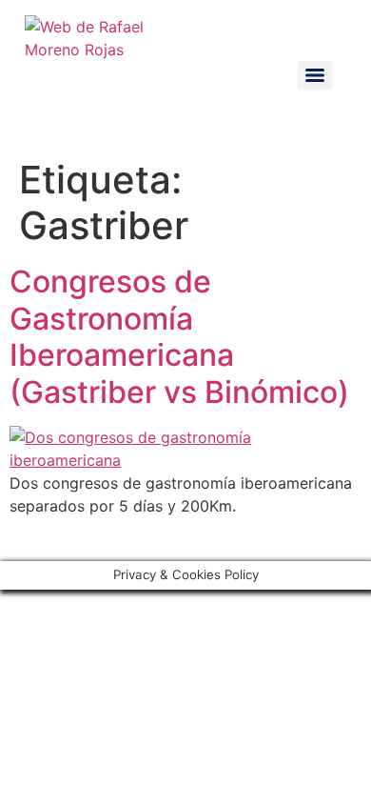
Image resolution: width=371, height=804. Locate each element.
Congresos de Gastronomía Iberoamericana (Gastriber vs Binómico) (179, 336)
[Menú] (315, 75)
